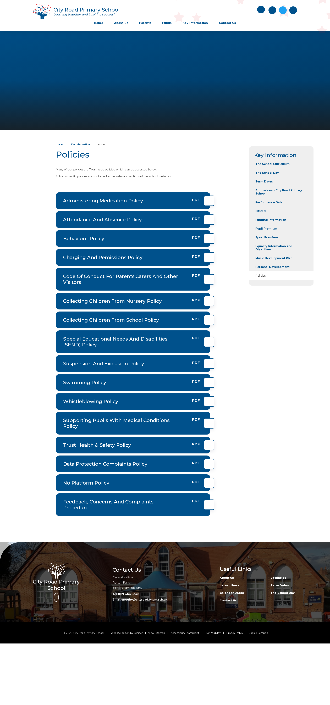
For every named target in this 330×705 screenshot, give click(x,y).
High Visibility (213, 633)
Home (59, 144)
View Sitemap (156, 633)
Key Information (80, 144)
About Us (227, 577)
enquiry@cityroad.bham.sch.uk (144, 599)
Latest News (229, 585)
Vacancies (278, 577)
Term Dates (280, 585)
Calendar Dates (232, 593)
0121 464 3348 (128, 594)
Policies (101, 144)
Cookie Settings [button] (258, 633)
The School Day (283, 593)
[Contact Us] (272, 10)
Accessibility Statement (185, 633)
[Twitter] (283, 10)
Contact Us (228, 600)
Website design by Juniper (127, 633)
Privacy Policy (234, 633)
